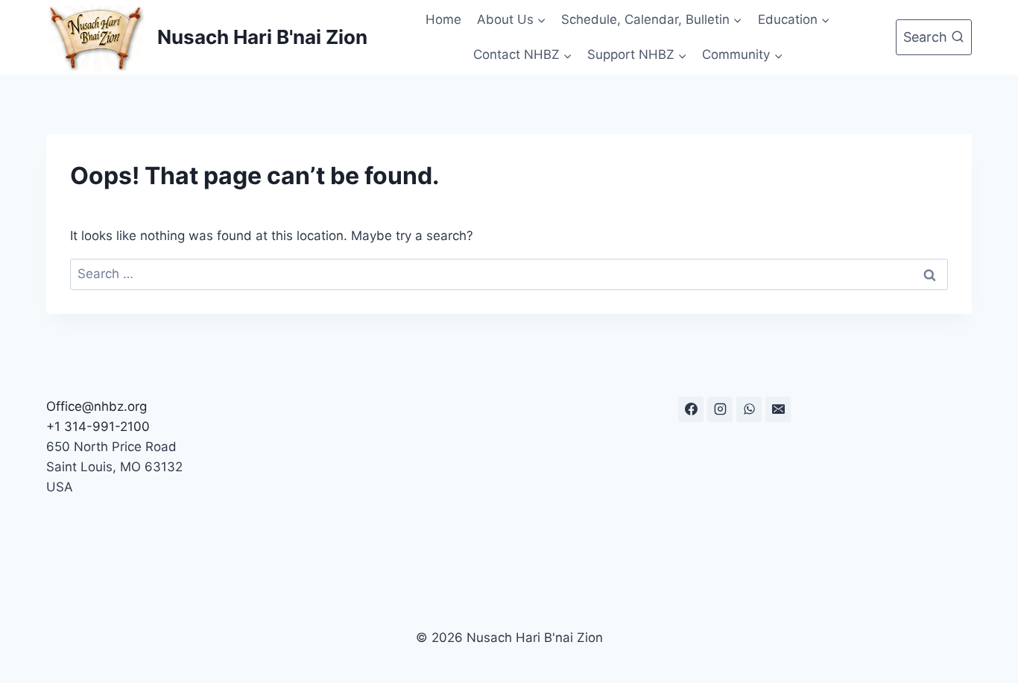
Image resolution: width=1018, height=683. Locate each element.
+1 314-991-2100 (98, 426)
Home (443, 19)
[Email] (778, 409)
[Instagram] (720, 409)
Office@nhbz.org (96, 406)
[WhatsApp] (749, 409)
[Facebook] (691, 409)
